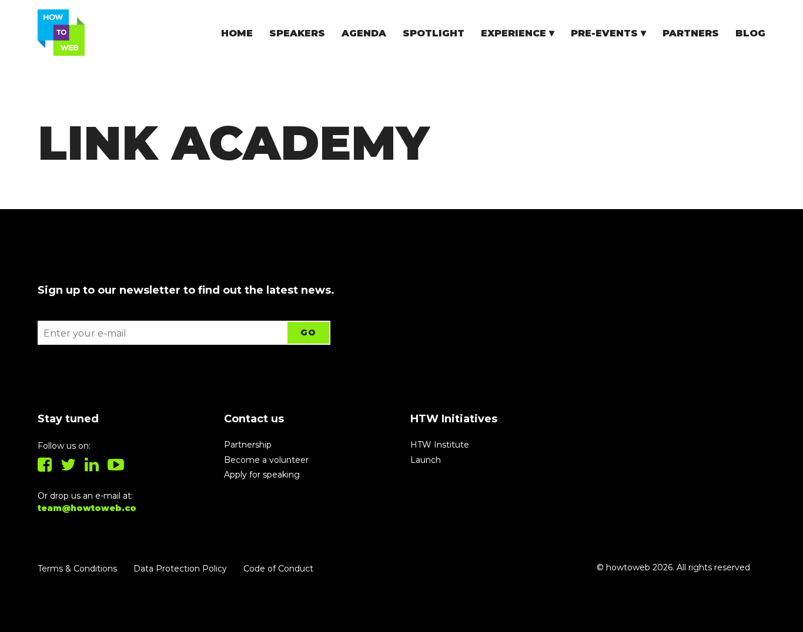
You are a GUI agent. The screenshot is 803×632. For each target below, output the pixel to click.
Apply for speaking (262, 474)
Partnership (248, 444)
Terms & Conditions (77, 568)
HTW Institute (439, 444)
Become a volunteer (266, 460)
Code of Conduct (278, 568)
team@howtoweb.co (87, 508)
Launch (425, 460)
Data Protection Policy (180, 568)
